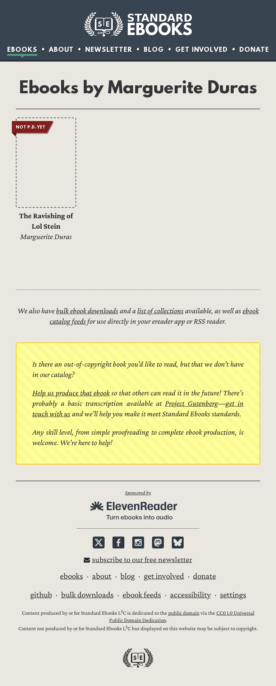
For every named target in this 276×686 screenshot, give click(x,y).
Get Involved (201, 49)
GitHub (41, 595)
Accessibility (190, 595)
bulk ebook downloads (87, 311)
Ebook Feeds (142, 595)
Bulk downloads (87, 595)
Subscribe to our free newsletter (142, 560)
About (61, 49)
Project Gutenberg (191, 403)
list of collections (160, 311)
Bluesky (178, 542)
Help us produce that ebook (71, 393)
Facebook (118, 542)
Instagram (138, 542)
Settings (233, 595)
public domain (183, 613)
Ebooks (22, 49)
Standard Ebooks (138, 24)
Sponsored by (138, 493)
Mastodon (158, 542)
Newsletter (108, 49)
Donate (254, 49)
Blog (154, 49)
